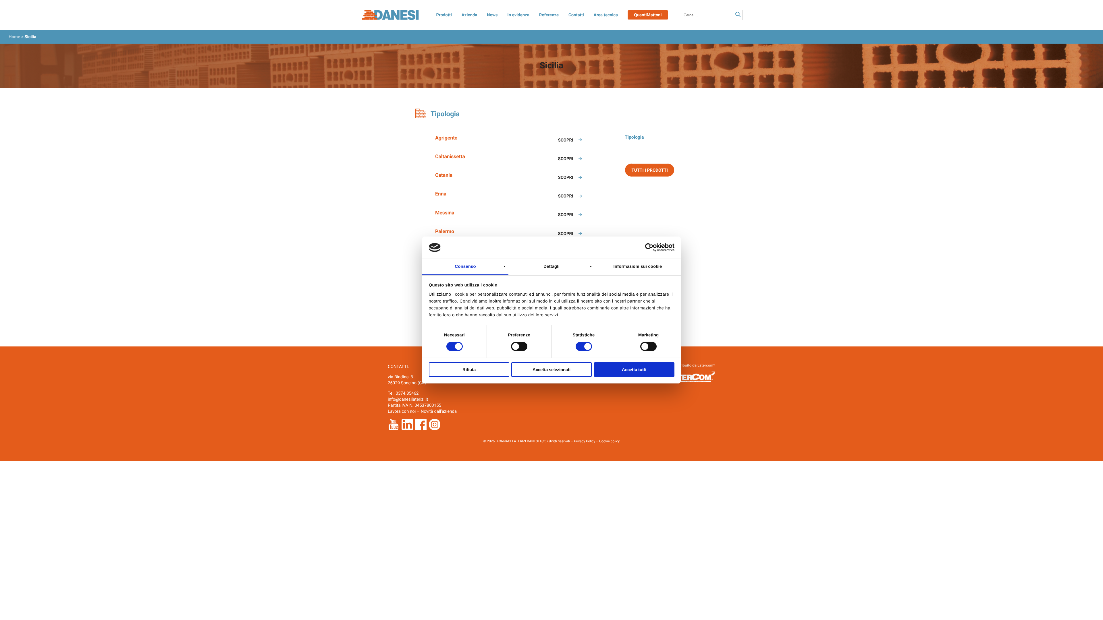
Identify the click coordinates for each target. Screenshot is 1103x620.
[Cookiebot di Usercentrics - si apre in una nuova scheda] (649, 247)
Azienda (469, 15)
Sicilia (30, 36)
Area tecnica (606, 15)
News (492, 15)
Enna (440, 194)
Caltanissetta (450, 157)
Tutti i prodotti (650, 170)
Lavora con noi (402, 411)
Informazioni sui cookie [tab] (638, 266)
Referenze (549, 15)
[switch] (519, 346)
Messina (444, 213)
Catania (443, 175)
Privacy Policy (584, 441)
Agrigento (446, 138)
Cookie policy (609, 441)
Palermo (444, 232)
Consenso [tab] (465, 266)
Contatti (576, 15)
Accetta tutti (634, 369)
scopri (565, 140)
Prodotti (444, 15)
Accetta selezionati (551, 369)
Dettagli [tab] (551, 266)
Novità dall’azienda (439, 411)
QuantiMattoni (648, 15)
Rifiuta (469, 369)
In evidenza (518, 15)
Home (14, 36)
